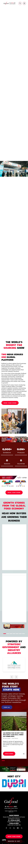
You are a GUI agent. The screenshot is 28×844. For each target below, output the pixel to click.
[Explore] (24, 3)
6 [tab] (20, 633)
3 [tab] (11, 633)
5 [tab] (17, 633)
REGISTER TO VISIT (14, 841)
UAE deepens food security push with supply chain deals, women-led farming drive (13, 734)
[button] (3, 760)
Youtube (18, 828)
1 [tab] (4, 633)
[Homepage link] (9, 3)
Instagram (10, 828)
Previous (12, 677)
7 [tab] (23, 633)
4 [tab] (14, 633)
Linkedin (14, 828)
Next (16, 677)
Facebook (6, 828)
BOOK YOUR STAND (10, 403)
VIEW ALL (7, 707)
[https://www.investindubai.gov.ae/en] (14, 783)
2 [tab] (7, 633)
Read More (9, 754)
